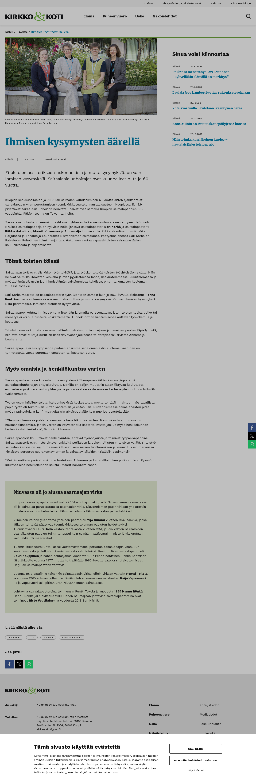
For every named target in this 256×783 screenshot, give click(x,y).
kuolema (48, 637)
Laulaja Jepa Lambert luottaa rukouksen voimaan (211, 92)
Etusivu (10, 31)
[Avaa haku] (248, 16)
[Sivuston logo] (34, 16)
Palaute (216, 3)
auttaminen (14, 637)
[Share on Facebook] (252, 427)
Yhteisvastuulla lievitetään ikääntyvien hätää (207, 108)
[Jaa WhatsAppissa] (252, 444)
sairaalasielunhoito (72, 637)
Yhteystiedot (209, 705)
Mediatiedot (208, 714)
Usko (139, 16)
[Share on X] (252, 436)
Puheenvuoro (115, 16)
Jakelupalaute (210, 724)
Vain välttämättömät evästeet (196, 760)
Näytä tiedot (196, 770)
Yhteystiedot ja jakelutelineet (181, 3)
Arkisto (148, 3)
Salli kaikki (195, 748)
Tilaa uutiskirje (241, 3)
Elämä (88, 16)
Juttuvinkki (208, 733)
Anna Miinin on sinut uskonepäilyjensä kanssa (209, 124)
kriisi (31, 637)
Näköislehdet (165, 16)
